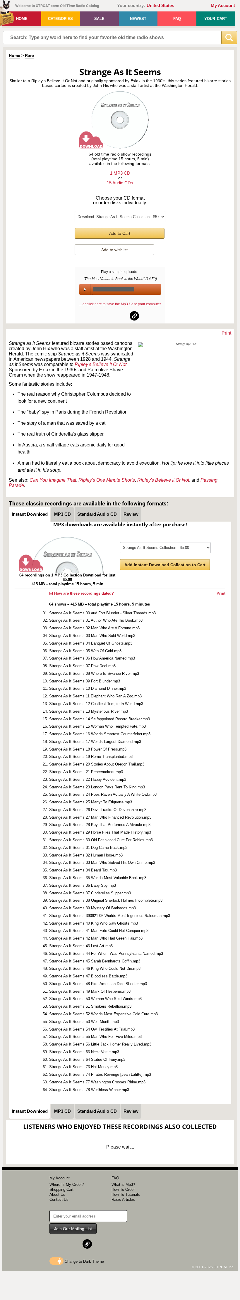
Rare (29, 55)
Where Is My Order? (66, 1184)
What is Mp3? (123, 1184)
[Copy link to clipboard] (134, 316)
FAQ (177, 18)
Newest (138, 18)
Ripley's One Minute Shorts (106, 480)
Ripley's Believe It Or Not (100, 364)
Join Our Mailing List (73, 1228)
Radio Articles (123, 1199)
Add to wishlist (114, 249)
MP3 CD (62, 514)
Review (131, 514)
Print (226, 333)
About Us (57, 1194)
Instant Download (30, 514)
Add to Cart (119, 233)
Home (22, 18)
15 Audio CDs (120, 182)
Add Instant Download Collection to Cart (164, 564)
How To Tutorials (126, 1194)
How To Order (123, 1189)
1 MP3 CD (120, 173)
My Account (223, 5)
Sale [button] (99, 18)
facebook (106, 316)
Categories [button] (60, 18)
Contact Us (58, 1199)
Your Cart (215, 18)
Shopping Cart (61, 1189)
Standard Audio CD (97, 514)
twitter (120, 316)
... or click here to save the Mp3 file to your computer (120, 304)
